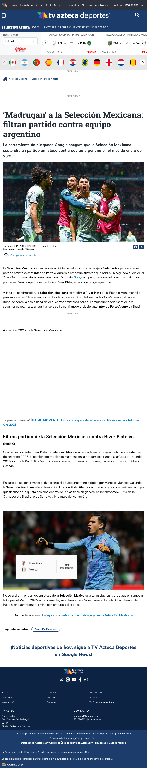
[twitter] (61, 681)
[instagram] (67, 681)
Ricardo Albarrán (25, 249)
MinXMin (91, 52)
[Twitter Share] (141, 247)
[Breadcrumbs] (7, 78)
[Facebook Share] (135, 247)
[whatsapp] (86, 680)
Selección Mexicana (45, 629)
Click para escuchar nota (23, 255)
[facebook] (80, 681)
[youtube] (74, 681)
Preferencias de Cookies (50, 733)
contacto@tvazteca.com (86, 716)
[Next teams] (142, 62)
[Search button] (137, 15)
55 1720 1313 (80, 719)
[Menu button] (10, 15)
